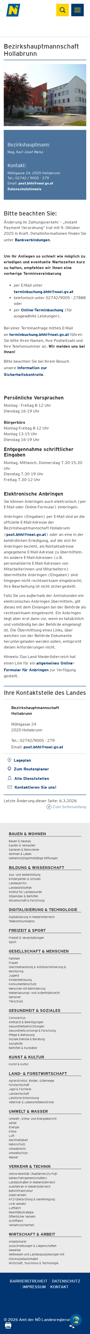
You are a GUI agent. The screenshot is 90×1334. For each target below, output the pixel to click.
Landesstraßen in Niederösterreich (32, 1182)
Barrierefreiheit (29, 1281)
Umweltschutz (18, 1153)
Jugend (14, 975)
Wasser (13, 1157)
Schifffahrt (16, 1221)
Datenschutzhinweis (25, 189)
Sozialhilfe (15, 1043)
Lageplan (22, 760)
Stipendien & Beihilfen (23, 896)
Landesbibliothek (20, 888)
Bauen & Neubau (20, 841)
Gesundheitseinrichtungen (26, 1026)
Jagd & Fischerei (20, 1089)
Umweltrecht (17, 1149)
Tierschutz (16, 1001)
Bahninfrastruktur (21, 1191)
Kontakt (59, 1286)
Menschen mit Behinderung (27, 988)
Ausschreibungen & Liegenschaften (32, 1246)
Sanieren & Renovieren (24, 849)
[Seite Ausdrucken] (8, 1327)
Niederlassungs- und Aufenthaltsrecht (34, 993)
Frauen (13, 963)
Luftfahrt (15, 1208)
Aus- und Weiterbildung (24, 874)
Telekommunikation (22, 921)
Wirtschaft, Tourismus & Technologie (33, 1263)
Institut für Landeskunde (25, 892)
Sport (12, 942)
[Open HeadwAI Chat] (76, 1320)
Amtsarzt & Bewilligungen (26, 1022)
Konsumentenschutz (22, 984)
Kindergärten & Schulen (25, 879)
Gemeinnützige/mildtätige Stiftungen (33, 858)
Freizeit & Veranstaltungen (26, 938)
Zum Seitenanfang (69, 806)
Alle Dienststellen (31, 778)
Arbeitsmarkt (17, 1241)
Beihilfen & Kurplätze (23, 1048)
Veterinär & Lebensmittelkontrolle (31, 1102)
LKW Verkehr (17, 1204)
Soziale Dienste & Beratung (27, 1039)
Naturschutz (17, 1144)
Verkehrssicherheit (21, 1225)
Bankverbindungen (32, 240)
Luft (11, 1136)
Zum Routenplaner (31, 769)
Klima (12, 1131)
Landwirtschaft (19, 1093)
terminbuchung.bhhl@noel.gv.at (44, 291)
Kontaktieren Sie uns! (35, 787)
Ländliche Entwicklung (24, 1098)
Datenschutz (66, 1281)
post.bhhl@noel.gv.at (35, 183)
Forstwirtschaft (19, 1085)
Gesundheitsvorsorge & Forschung (32, 1030)
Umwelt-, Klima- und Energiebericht (32, 1119)
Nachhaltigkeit (18, 1140)
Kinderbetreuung (20, 980)
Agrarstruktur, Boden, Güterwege (31, 1080)
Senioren (15, 997)
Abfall (12, 1123)
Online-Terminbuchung (42, 310)
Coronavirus (17, 1018)
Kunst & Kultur (19, 1064)
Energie (14, 1127)
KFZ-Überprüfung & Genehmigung (32, 1199)
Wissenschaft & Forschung (26, 900)
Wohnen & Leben (20, 854)
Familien (14, 958)
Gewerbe (14, 1250)
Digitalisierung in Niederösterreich (32, 917)
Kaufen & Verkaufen (22, 845)
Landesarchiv (18, 883)
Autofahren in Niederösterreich (29, 1186)
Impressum (34, 1286)
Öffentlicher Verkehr (22, 1216)
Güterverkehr (17, 1195)
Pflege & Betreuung (22, 1035)
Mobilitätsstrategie (21, 1212)
